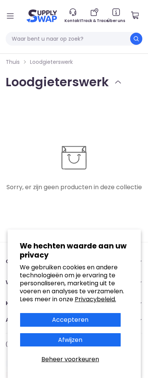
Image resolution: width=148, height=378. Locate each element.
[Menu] (10, 16)
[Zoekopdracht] (136, 39)
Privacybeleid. (95, 299)
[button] (137, 16)
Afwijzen (70, 339)
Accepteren (70, 319)
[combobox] (74, 39)
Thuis (13, 62)
